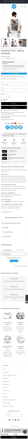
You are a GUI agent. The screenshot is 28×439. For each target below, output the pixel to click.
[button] (2, 6)
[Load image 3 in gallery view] (23, 43)
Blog (4, 369)
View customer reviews (14, 73)
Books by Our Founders (8, 406)
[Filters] (2, 254)
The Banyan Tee (15, 426)
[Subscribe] (20, 414)
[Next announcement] (25, 1)
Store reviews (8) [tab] (20, 250)
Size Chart (5, 378)
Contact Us (5, 396)
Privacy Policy (6, 384)
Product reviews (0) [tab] (7, 250)
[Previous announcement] (2, 1)
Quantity (2, 93)
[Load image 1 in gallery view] (5, 43)
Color (2, 87)
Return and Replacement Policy (10, 375)
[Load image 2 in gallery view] (14, 43)
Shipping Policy (6, 381)
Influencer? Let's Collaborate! (9, 399)
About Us (5, 393)
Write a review (14, 261)
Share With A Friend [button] (7, 212)
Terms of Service (6, 390)
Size (2, 81)
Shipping (7, 58)
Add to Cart (14, 437)
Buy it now (14, 107)
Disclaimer (5, 387)
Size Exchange (6, 372)
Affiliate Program (6, 403)
